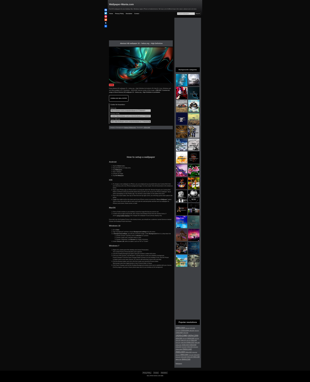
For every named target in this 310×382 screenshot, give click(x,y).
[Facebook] (105, 10)
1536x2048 (185, 332)
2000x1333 (194, 340)
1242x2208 (185, 330)
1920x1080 (147, 127)
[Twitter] (105, 13)
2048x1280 (197, 342)
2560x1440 (187, 349)
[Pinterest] (105, 16)
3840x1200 (178, 359)
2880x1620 (178, 354)
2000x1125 (183, 340)
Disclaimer (129, 13)
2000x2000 (183, 342)
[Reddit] (105, 19)
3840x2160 (186, 359)
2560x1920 (188, 352)
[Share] (105, 26)
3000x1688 (191, 355)
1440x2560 (179, 333)
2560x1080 (179, 349)
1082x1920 (187, 328)
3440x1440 (190, 357)
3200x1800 (184, 357)
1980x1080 (178, 340)
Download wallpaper (119, 98)
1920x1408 (184, 338)
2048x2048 (192, 345)
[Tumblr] (105, 23)
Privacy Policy (119, 13)
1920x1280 (179, 338)
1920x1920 (197, 338)
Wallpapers (179, 363)
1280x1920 (191, 330)
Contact (136, 13)
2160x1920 (178, 347)
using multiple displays (123, 215)
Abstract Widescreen (130, 127)
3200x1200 (178, 357)
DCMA (111, 85)
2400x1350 (190, 347)
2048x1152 (190, 342)
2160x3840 (184, 347)
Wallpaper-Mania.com (121, 4)
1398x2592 (196, 330)
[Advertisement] (141, 29)
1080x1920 (180, 328)
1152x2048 (178, 330)
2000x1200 (188, 340)
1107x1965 (192, 328)
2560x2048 (194, 352)
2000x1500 (178, 342)
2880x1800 (184, 355)
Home (111, 13)
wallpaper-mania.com (153, 375)
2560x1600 (180, 352)
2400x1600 (195, 347)
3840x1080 (196, 357)
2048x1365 (178, 345)
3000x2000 (197, 355)
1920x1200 (192, 335)
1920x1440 (190, 338)
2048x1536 (185, 345)
